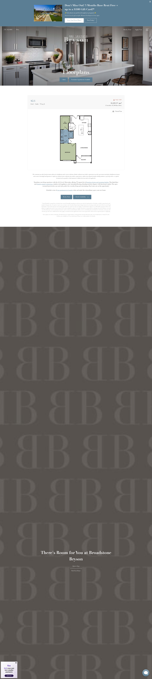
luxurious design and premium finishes (97, 182)
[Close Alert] (150, 2)
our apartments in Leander (65, 190)
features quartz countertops (45, 184)
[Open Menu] (147, 30)
